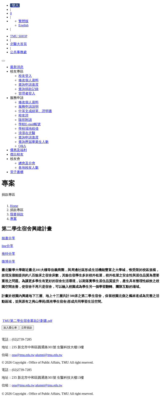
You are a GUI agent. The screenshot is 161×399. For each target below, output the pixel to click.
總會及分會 (26, 163)
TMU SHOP (18, 36)
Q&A (22, 146)
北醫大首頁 (18, 44)
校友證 (23, 115)
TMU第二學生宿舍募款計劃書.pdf (27, 321)
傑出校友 (16, 154)
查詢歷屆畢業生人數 (33, 142)
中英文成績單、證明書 (35, 111)
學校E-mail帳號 (29, 124)
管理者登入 (26, 93)
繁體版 (23, 21)
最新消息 (16, 67)
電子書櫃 (16, 172)
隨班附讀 (25, 120)
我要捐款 (16, 214)
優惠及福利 (18, 150)
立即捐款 (26, 327)
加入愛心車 (10, 327)
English (23, 25)
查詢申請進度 (28, 84)
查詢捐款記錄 (28, 89)
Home (14, 206)
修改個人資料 (28, 80)
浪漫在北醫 (26, 133)
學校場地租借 (28, 128)
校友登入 (25, 76)
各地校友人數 (28, 167)
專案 (13, 218)
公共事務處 (18, 52)
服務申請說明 (28, 106)
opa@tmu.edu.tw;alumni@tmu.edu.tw (37, 355)
